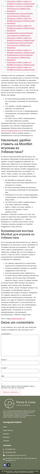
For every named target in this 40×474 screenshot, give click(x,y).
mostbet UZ (20, 318)
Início (5, 427)
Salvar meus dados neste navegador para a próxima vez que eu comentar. (18, 387)
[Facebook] (4, 465)
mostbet (12, 318)
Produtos (6, 437)
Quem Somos (8, 430)
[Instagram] (8, 465)
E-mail (4, 368)
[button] (2, 6)
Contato (6, 441)
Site (2, 376)
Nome (4, 359)
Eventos (6, 434)
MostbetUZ (11, 23)
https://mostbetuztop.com (11, 131)
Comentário (6, 334)
